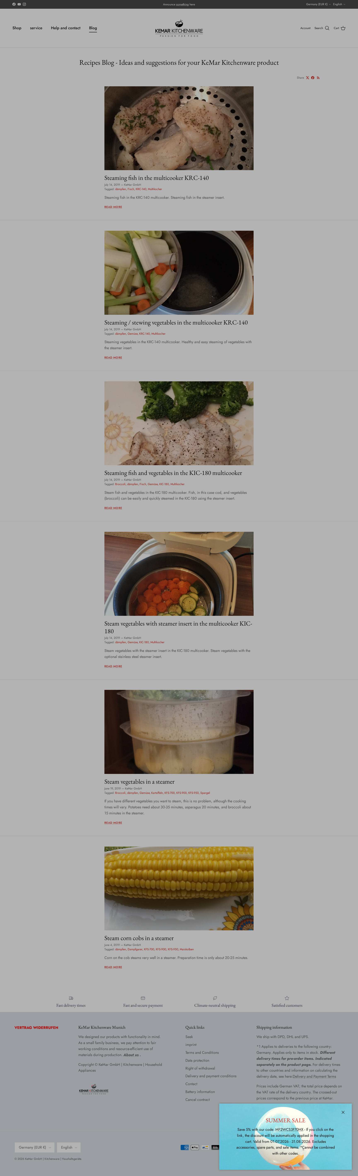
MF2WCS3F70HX (289, 1129)
